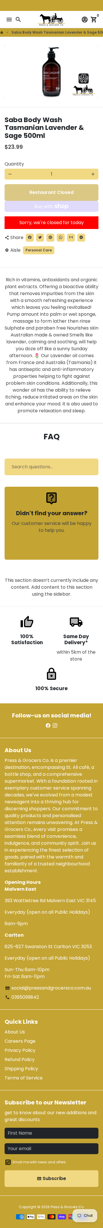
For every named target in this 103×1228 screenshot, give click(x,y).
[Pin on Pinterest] (50, 238)
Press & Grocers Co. (67, 1206)
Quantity (14, 164)
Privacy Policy (20, 1050)
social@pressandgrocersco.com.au (48, 988)
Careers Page (20, 1041)
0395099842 (22, 997)
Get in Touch (51, 546)
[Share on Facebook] (30, 238)
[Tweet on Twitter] (40, 238)
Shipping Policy (21, 1068)
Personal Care (38, 250)
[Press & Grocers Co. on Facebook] (48, 725)
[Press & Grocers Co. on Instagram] (55, 725)
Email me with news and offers (39, 1162)
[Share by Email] (71, 238)
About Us (15, 1032)
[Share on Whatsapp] (61, 238)
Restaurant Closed (51, 192)
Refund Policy (20, 1059)
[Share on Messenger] (81, 238)
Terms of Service (24, 1078)
